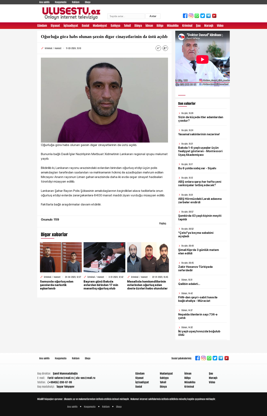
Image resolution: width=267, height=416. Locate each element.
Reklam (75, 2)
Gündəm (42, 25)
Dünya (138, 25)
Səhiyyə (115, 25)
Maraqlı (208, 25)
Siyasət (55, 25)
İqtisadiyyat (71, 25)
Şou (198, 25)
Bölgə (160, 25)
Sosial (85, 25)
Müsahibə (173, 25)
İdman (149, 25)
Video (220, 25)
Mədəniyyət (100, 25)
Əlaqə (87, 2)
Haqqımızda (60, 2)
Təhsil (127, 25)
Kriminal (187, 25)
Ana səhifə (44, 2)
